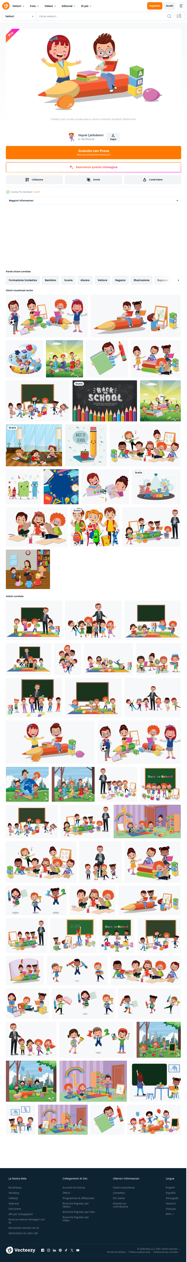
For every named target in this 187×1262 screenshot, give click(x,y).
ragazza (162, 278)
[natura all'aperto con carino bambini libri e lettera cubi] (64, 357)
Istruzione (14, 1207)
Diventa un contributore (118, 1203)
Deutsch (168, 1202)
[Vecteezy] (5, 6)
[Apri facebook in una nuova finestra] (42, 1248)
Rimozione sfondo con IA (23, 1226)
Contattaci (117, 1191)
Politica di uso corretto (163, 1250)
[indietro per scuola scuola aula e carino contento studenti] (47, 314)
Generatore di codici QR (22, 1232)
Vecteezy (13, 1191)
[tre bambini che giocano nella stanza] (34, 444)
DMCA (65, 1191)
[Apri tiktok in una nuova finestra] (66, 1248)
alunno (85, 278)
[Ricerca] (166, 16)
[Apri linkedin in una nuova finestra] (54, 1248)
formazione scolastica (23, 278)
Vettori (16, 6)
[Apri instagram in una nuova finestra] (48, 1248)
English (168, 1186)
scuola (68, 278)
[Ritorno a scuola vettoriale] (86, 444)
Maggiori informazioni (21, 199)
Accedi (166, 5)
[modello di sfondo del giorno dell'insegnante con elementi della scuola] (61, 485)
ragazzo (120, 278)
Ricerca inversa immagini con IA (23, 1219)
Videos (49, 6)
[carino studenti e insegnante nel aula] (151, 525)
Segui (112, 137)
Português (169, 1197)
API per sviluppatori (20, 1213)
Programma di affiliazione (77, 1197)
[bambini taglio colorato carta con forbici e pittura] (105, 485)
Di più (84, 6)
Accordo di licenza (73, 1186)
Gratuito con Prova (92, 151)
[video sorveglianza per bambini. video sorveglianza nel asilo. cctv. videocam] (156, 485)
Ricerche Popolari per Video (75, 1220)
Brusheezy (14, 1186)
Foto (33, 6)
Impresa (13, 1202)
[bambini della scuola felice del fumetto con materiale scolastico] (94, 525)
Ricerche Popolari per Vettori (75, 1203)
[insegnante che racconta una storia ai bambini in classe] (28, 568)
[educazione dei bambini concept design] (24, 357)
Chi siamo (117, 1197)
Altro (166, 1212)
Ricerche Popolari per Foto (75, 1212)
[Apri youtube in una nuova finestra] (77, 1248)
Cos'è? (37, 190)
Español (168, 1191)
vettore (102, 278)
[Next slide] (172, 278)
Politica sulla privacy (137, 1250)
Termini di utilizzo (113, 1250)
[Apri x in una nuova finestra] (71, 1248)
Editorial (67, 6)
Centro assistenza (122, 1186)
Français (168, 1207)
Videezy (13, 1197)
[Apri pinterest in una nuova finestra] (60, 1248)
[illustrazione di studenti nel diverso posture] (67, 658)
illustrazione (141, 278)
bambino (50, 278)
